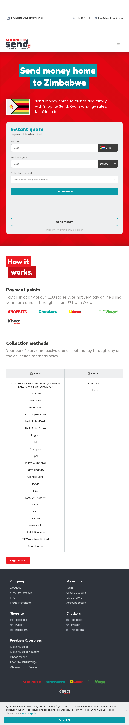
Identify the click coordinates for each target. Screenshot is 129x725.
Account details (76, 603)
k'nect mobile (18, 657)
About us (15, 587)
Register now (18, 560)
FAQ (12, 598)
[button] (118, 44)
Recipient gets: (19, 157)
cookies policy (30, 713)
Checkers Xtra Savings (24, 667)
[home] (18, 44)
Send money (64, 222)
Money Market (19, 647)
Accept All (64, 720)
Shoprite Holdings (21, 592)
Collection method (21, 173)
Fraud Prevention (20, 603)
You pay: (15, 141)
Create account (76, 592)
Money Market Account (24, 652)
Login (69, 587)
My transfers (74, 598)
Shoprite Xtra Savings (23, 662)
